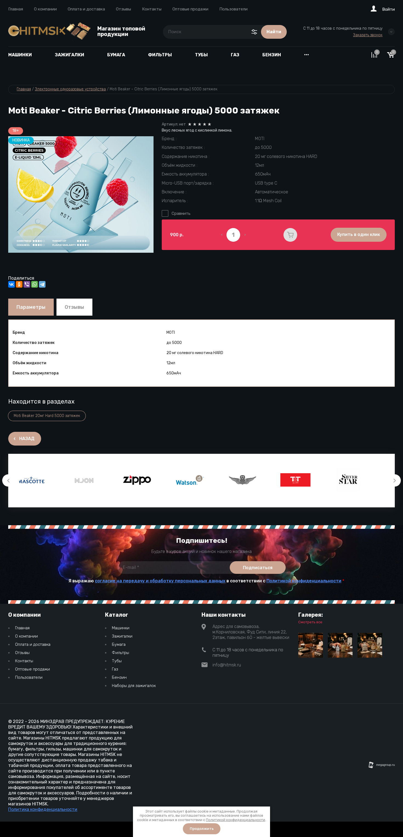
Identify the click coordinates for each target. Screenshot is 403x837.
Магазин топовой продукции (121, 31)
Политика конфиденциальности (42, 809)
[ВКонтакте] (11, 284)
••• (306, 54)
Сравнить (181, 213)
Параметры (31, 307)
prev (8, 480)
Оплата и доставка (86, 9)
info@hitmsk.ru (226, 665)
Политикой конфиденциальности (303, 580)
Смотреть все (310, 622)
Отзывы (123, 9)
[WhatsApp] (34, 284)
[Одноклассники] (19, 284)
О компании (45, 9)
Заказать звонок (367, 35)
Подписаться (258, 567)
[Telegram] (42, 284)
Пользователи (233, 9)
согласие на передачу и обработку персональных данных (160, 580)
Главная (15, 9)
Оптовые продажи (190, 9)
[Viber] (27, 284)
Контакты (151, 9)
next (394, 480)
